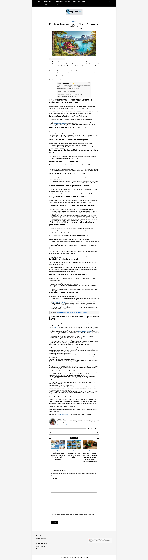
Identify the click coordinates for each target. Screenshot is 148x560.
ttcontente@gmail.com (66, 424)
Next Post (94, 433)
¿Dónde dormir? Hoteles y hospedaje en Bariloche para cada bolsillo (72, 89)
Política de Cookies (40, 541)
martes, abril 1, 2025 (77, 28)
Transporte (67, 1)
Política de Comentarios (41, 543)
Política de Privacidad (41, 538)
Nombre (53, 495)
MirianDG (70, 28)
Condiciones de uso (40, 546)
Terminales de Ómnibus (47, 1)
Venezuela (52, 4)
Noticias (45, 4)
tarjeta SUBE (56, 327)
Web (52, 506)
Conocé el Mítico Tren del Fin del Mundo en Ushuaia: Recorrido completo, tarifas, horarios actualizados (90, 457)
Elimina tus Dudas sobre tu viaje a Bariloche (67, 96)
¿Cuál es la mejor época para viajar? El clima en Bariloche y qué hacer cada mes (74, 85)
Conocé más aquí (74, 424)
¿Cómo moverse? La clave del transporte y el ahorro (68, 88)
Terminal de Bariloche (73, 306)
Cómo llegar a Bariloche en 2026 (65, 93)
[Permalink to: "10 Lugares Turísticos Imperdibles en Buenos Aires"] (74, 444)
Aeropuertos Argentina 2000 (59, 302)
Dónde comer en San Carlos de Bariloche (66, 91)
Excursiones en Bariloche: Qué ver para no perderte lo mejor (70, 86)
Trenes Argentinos (59, 1)
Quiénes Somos (39, 535)
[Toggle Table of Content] (88, 83)
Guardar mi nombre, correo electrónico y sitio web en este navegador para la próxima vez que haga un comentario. (73, 515)
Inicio (39, 1)
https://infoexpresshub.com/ (63, 414)
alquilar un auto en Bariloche (84, 331)
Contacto (59, 4)
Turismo (74, 1)
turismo (74, 21)
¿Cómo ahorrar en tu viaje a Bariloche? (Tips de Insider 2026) (70, 94)
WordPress (85, 557)
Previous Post (54, 433)
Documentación (81, 1)
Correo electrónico (56, 501)
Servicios (39, 4)
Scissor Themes (69, 557)
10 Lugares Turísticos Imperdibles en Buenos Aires (74, 455)
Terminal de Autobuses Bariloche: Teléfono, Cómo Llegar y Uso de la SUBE (72, 312)
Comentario (54, 478)
